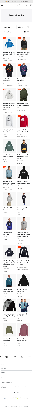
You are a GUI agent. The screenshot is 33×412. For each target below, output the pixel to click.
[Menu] (2, 4)
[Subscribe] (31, 382)
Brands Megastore (14, 406)
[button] (26, 4)
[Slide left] (2, 1)
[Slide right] (30, 1)
